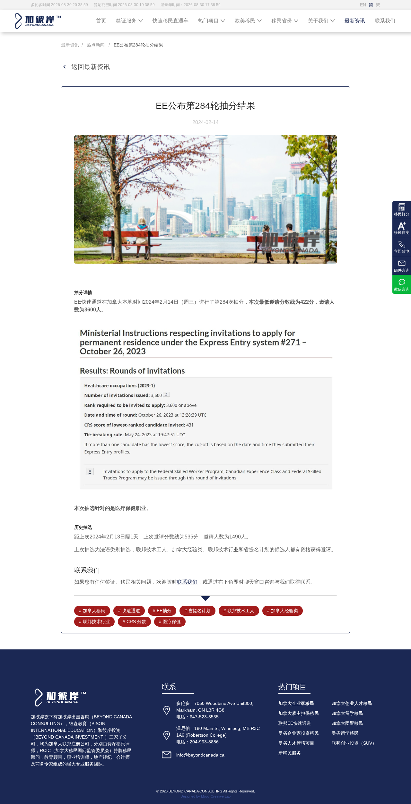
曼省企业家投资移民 (298, 733)
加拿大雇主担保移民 (298, 713)
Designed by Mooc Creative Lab (205, 796)
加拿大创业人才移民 (352, 703)
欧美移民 (245, 20)
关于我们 (318, 20)
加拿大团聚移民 (347, 723)
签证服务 (126, 20)
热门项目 (208, 20)
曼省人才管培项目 (296, 743)
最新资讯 (355, 20)
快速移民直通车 (170, 20)
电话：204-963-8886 (197, 741)
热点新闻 (95, 44)
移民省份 (281, 20)
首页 (101, 20)
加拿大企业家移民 (296, 703)
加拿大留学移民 (347, 713)
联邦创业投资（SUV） (354, 743)
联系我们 (385, 20)
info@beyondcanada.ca (200, 754)
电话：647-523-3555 (197, 716)
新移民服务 (289, 753)
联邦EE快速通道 (294, 723)
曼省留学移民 (345, 733)
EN (363, 4)
